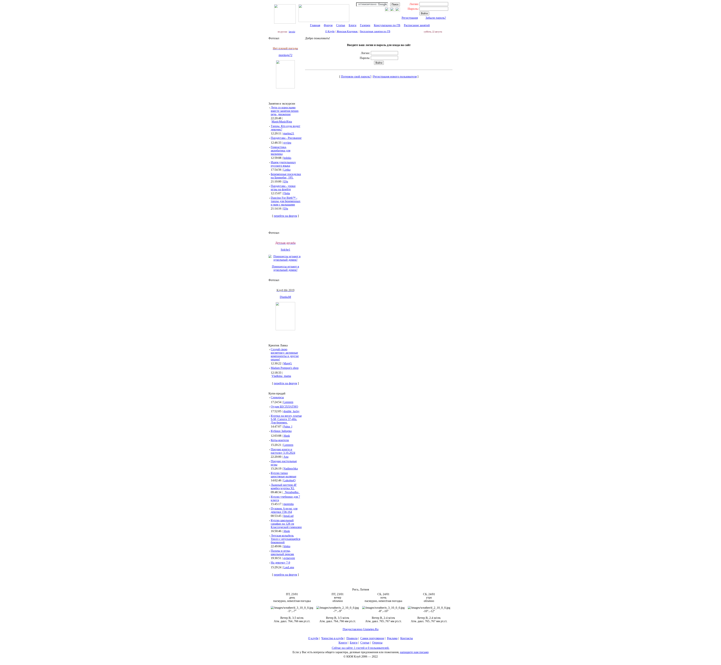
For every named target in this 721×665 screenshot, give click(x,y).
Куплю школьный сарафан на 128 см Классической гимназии (286, 524)
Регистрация (410, 17)
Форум (328, 25)
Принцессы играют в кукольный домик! (285, 268)
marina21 (288, 133)
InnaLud (288, 515)
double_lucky (291, 411)
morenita (288, 504)
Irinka (286, 546)
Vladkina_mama (281, 376)
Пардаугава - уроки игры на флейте (283, 187)
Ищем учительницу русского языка (283, 164)
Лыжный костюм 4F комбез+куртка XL (284, 486)
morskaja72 (285, 55)
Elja (285, 181)
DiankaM (285, 297)
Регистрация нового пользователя (395, 76)
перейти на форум (285, 215)
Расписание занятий (417, 25)
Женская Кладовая (347, 31)
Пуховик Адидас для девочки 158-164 (284, 510)
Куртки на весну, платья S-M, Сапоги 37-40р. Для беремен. (286, 419)
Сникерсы (277, 397)
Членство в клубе (332, 638)
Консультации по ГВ (387, 25)
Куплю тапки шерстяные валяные (283, 474)
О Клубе (330, 31)
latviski (292, 31)
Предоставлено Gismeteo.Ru (361, 629)
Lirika (286, 169)
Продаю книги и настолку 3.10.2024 (283, 451)
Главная (315, 25)
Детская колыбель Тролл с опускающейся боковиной (285, 539)
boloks (287, 157)
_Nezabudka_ (291, 492)
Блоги (352, 25)
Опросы (377, 642)
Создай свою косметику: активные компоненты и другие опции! (285, 354)
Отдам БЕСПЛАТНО (284, 406)
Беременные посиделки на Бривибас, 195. (286, 176)
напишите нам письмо (414, 652)
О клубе (313, 638)
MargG (287, 363)
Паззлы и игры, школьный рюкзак (282, 552)
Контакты (406, 638)
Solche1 (285, 249)
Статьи (340, 25)
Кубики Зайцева (281, 431)
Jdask (286, 435)
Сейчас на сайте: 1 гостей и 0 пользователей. (360, 647)
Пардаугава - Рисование (286, 137)
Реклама (392, 638)
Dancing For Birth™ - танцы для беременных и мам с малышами (285, 201)
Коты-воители (280, 440)
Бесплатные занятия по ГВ (375, 31)
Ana (285, 456)
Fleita (286, 193)
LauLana (288, 567)
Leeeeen (288, 402)
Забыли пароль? (435, 17)
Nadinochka (290, 468)
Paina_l (287, 426)
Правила (351, 638)
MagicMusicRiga (282, 121)
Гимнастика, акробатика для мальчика (280, 150)
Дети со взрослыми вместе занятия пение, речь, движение (285, 111)
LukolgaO (289, 480)
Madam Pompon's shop (285, 367)
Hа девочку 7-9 (280, 562)
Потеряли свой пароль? (356, 76)
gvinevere (289, 558)
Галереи (365, 25)
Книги (343, 642)
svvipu (287, 142)
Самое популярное (372, 638)
